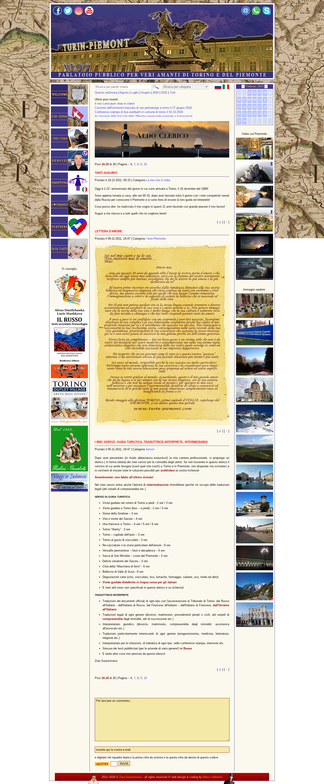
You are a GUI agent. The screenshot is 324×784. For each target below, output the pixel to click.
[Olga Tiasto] (69, 258)
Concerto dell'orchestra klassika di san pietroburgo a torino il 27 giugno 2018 (143, 107)
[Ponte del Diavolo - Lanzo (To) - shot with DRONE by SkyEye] (254, 206)
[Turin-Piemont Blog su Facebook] (57, 14)
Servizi (150, 449)
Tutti (172, 92)
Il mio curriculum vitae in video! (115, 103)
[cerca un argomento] (155, 86)
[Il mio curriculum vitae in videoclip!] (69, 147)
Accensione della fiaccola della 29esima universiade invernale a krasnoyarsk (144, 116)
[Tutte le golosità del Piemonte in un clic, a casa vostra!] (69, 423)
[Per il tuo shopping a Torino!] (69, 394)
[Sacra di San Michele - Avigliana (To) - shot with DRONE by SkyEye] (254, 182)
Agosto (124, 92)
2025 (164, 92)
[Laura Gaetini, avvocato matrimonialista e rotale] (69, 377)
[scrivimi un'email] (245, 14)
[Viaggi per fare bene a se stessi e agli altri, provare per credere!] (69, 490)
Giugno (145, 92)
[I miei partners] (69, 236)
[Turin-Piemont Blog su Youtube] (89, 14)
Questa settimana (106, 92)
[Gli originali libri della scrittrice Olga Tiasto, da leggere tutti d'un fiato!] (69, 304)
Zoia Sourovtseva (130, 777)
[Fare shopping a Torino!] (69, 191)
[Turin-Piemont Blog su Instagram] (78, 14)
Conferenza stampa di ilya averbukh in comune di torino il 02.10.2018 (139, 112)
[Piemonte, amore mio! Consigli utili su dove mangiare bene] (69, 214)
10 (145, 164)
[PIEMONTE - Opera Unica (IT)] (254, 278)
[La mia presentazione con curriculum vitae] (69, 125)
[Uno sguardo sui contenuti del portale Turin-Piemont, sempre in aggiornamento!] (254, 158)
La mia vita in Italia (158, 180)
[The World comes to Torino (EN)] (254, 254)
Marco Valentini (212, 777)
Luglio (135, 92)
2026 (156, 92)
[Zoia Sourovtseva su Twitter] (68, 14)
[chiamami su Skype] (267, 14)
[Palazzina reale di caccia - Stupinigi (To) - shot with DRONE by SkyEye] (254, 230)
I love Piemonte (156, 238)
